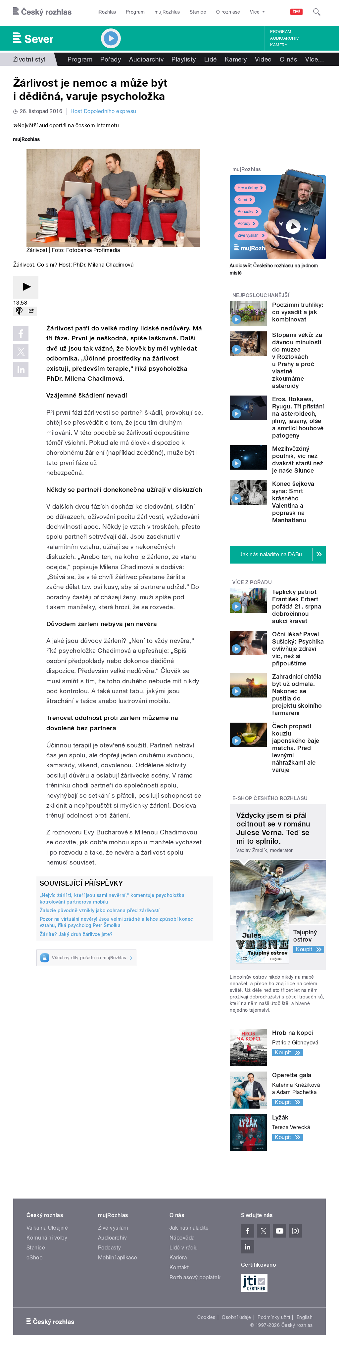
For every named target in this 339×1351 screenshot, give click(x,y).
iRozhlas (107, 12)
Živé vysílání (249, 235)
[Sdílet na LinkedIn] (20, 369)
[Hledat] (317, 12)
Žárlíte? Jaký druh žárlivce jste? (76, 934)
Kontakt (179, 1267)
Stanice (198, 12)
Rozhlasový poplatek (195, 1277)
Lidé (210, 59)
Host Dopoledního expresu (103, 111)
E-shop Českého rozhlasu (270, 798)
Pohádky (245, 211)
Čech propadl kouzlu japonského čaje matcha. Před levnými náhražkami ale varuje (295, 748)
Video (263, 59)
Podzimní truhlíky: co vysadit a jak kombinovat (297, 312)
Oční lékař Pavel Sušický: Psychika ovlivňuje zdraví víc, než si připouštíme (298, 649)
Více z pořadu (252, 582)
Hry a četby (248, 188)
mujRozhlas (167, 12)
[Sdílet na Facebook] (20, 333)
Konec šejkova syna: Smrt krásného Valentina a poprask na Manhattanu (293, 502)
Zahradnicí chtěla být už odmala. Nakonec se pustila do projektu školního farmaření (297, 694)
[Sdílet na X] (20, 351)
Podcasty (109, 1248)
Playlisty (183, 59)
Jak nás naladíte (189, 1228)
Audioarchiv (284, 38)
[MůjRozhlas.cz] (26, 140)
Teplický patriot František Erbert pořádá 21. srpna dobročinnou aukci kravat (296, 606)
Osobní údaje (236, 1317)
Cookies (206, 1317)
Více (314, 59)
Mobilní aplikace (117, 1257)
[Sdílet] (31, 311)
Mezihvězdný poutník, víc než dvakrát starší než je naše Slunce (297, 459)
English (305, 1317)
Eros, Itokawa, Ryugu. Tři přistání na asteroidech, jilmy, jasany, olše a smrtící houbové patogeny (298, 417)
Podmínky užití (274, 1317)
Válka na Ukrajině (47, 1228)
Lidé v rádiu (184, 1248)
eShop (34, 1257)
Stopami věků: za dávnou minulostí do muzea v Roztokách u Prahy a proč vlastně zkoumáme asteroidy (297, 360)
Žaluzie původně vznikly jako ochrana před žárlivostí (100, 910)
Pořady (110, 59)
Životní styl (29, 59)
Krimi (242, 199)
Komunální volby (46, 1238)
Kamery (278, 45)
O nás (288, 59)
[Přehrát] (25, 287)
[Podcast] (19, 311)
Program (135, 12)
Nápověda (182, 1238)
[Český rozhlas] (42, 12)
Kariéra (178, 1257)
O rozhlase (228, 12)
